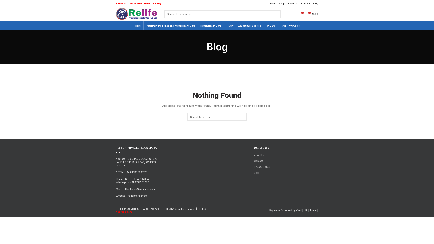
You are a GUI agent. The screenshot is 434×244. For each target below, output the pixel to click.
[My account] (289, 14)
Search (276, 14)
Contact (258, 160)
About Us (259, 155)
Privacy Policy (262, 166)
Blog (256, 172)
